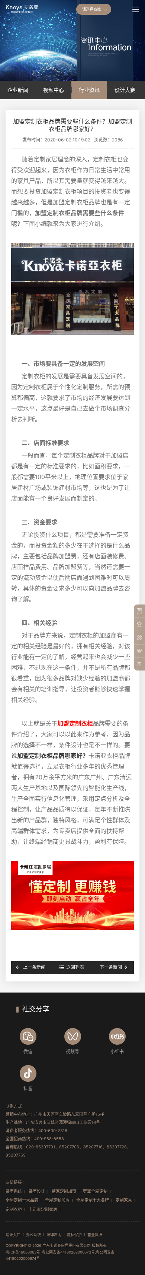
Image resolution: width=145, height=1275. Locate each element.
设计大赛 (125, 90)
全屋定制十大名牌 (92, 1200)
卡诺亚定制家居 (43, 1209)
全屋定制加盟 (57, 1200)
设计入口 (13, 1234)
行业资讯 (89, 90)
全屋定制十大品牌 (22, 1200)
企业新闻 (17, 90)
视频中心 (53, 90)
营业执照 (94, 1234)
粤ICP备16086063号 (23, 1252)
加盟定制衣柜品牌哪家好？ (52, 755)
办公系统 (33, 1234)
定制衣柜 (14, 1209)
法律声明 (53, 1234)
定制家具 (124, 1200)
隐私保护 (74, 1234)
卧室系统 (14, 1191)
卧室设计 (37, 1191)
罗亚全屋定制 (95, 1191)
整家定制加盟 (64, 1191)
